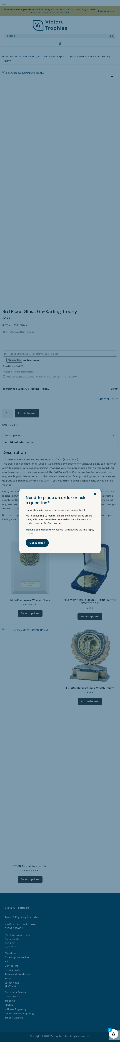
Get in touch (37, 542)
